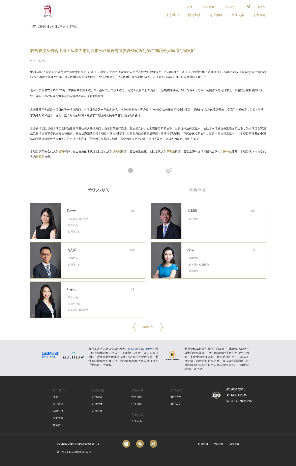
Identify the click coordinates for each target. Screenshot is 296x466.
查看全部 (148, 326)
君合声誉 (97, 410)
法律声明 (203, 443)
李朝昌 (171, 151)
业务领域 (136, 396)
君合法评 (176, 396)
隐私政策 (234, 443)
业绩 (55, 26)
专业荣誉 (58, 417)
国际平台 (58, 410)
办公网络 (58, 403)
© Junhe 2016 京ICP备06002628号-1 (78, 443)
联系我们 (231, 7)
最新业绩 (197, 189)
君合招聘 (208, 7)
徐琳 (61, 151)
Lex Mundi (132, 348)
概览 (55, 396)
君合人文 (176, 403)
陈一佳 (227, 151)
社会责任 (58, 425)
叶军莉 (40, 156)
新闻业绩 (44, 26)
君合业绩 (97, 403)
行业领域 (136, 403)
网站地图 (219, 443)
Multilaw (147, 348)
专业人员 (136, 421)
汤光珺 (117, 151)
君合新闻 (97, 396)
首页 (189, 7)
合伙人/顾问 (99, 189)
